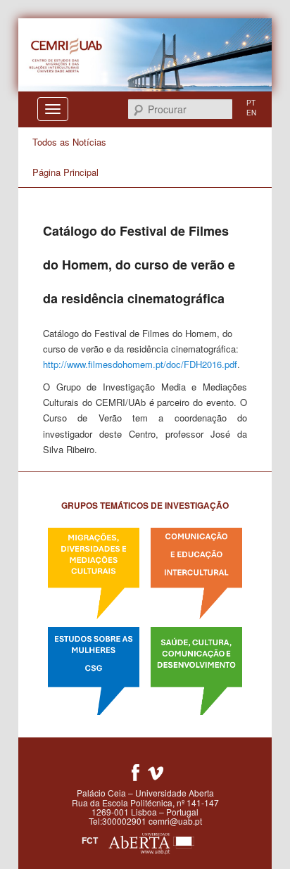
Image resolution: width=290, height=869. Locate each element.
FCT (90, 840)
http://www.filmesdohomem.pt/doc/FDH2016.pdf (140, 364)
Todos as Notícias (69, 141)
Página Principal (65, 172)
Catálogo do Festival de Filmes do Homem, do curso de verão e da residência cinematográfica (139, 264)
